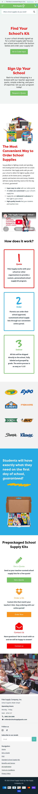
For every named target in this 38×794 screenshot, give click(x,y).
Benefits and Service (8, 763)
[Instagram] (2, 730)
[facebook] (6, 730)
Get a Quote (19, 580)
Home (4, 749)
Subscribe (34, 739)
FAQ (3, 756)
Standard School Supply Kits (11, 760)
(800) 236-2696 (9, 716)
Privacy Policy (6, 773)
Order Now (19, 614)
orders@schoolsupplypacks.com (15, 719)
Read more (30, 2)
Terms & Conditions (8, 770)
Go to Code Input (19, 51)
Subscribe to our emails (10, 735)
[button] (2, 1)
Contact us (19, 646)
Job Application (6, 767)
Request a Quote (19, 93)
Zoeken (34, 12)
